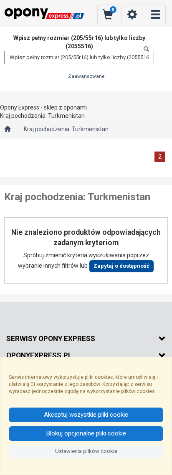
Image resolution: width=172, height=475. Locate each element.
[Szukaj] (144, 49)
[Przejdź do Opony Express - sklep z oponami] (7, 129)
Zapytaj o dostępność (121, 266)
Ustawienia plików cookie (86, 451)
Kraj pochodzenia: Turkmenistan (66, 129)
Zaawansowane (86, 76)
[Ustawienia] (131, 14)
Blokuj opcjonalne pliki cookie (86, 433)
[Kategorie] (155, 14)
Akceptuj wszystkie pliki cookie (86, 414)
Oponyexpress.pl (39, 355)
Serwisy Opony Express (50, 338)
